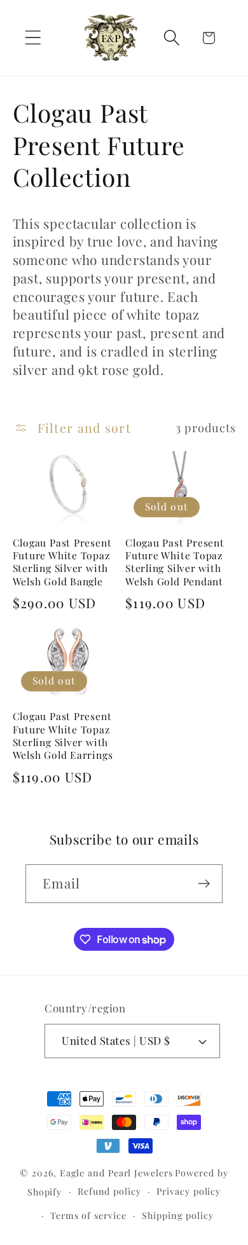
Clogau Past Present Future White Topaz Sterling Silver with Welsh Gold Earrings (63, 735)
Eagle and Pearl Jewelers (116, 1173)
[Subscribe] (204, 883)
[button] (33, 38)
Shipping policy (178, 1215)
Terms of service (88, 1215)
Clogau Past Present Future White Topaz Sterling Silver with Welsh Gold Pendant (174, 562)
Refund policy (109, 1191)
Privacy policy (188, 1191)
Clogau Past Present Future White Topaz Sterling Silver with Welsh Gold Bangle (62, 562)
